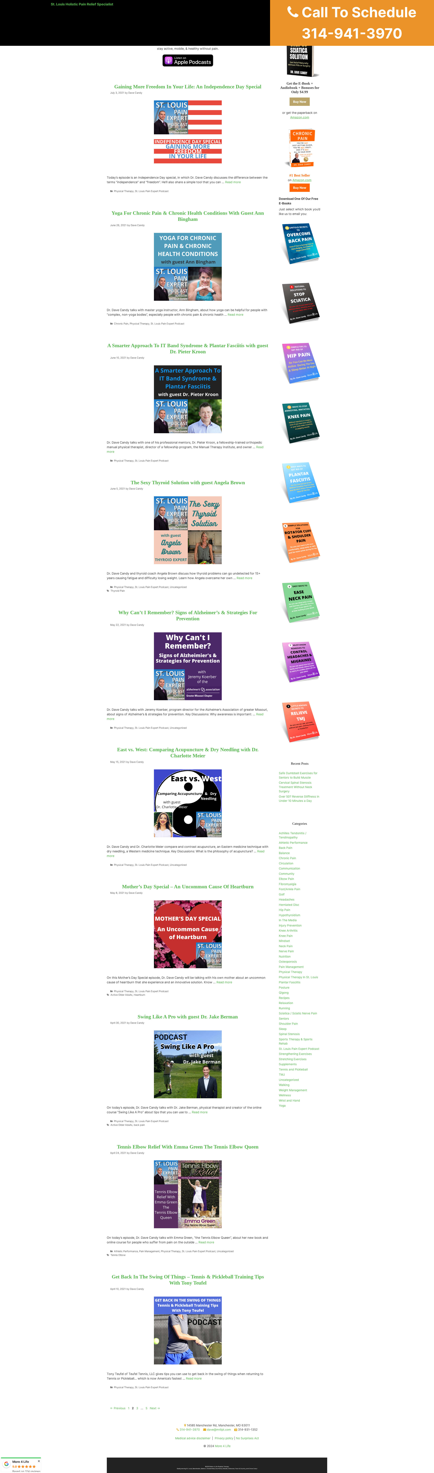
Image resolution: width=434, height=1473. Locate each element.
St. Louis (189, 1468)
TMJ (282, 1074)
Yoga (282, 1105)
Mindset (284, 941)
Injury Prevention (290, 925)
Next (155, 1408)
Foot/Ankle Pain (289, 889)
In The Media (288, 920)
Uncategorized (178, 587)
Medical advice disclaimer (192, 1438)
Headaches (286, 899)
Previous (117, 1408)
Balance (284, 853)
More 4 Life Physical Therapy (219, 1466)
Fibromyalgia (287, 884)
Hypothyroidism (289, 915)
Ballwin (203, 1468)
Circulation (286, 863)
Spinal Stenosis (289, 1034)
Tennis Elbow (118, 1255)
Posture (284, 987)
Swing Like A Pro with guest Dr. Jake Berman (188, 1016)
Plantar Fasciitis (289, 982)
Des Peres (218, 1468)
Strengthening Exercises (295, 1054)
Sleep (283, 1029)
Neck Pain (286, 946)
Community (286, 873)
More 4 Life (223, 1446)
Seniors (284, 1018)
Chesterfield (210, 1468)
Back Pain (285, 847)
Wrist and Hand (289, 1100)
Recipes (284, 998)
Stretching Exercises (293, 1059)
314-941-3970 (189, 1429)
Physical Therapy (124, 191)
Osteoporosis (288, 961)
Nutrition (285, 956)
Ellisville (225, 1468)
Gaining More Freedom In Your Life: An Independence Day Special (187, 86)
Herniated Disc (289, 904)
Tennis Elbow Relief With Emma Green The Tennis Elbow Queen (188, 1147)
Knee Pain (286, 936)
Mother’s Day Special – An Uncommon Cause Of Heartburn (188, 886)
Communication (289, 868)
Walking (284, 1085)
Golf (281, 894)
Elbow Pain (286, 879)
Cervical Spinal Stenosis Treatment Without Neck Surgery (295, 787)
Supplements (288, 1064)
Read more (233, 182)
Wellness (285, 1095)
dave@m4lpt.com (218, 1429)
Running (284, 1008)
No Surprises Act (247, 1438)
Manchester (196, 1468)
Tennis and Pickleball (293, 1069)
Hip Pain (284, 910)
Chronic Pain (121, 323)
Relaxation (286, 1003)
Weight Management (293, 1090)
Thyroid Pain (118, 590)
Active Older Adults (121, 994)
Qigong (284, 992)
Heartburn (139, 994)
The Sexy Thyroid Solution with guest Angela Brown (188, 482)
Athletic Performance (126, 1251)
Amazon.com (299, 117)
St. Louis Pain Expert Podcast (152, 191)
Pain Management (149, 1251)
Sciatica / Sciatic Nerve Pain (298, 1013)
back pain (139, 1124)
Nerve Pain (286, 951)
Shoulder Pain (288, 1023)
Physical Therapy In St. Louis (298, 977)
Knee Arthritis (288, 930)
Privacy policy (224, 1438)
